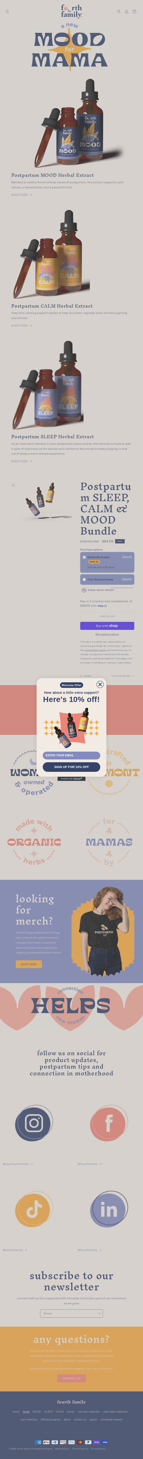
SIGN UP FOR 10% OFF (71, 767)
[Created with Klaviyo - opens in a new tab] (71, 779)
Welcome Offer (71, 685)
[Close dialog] (100, 684)
